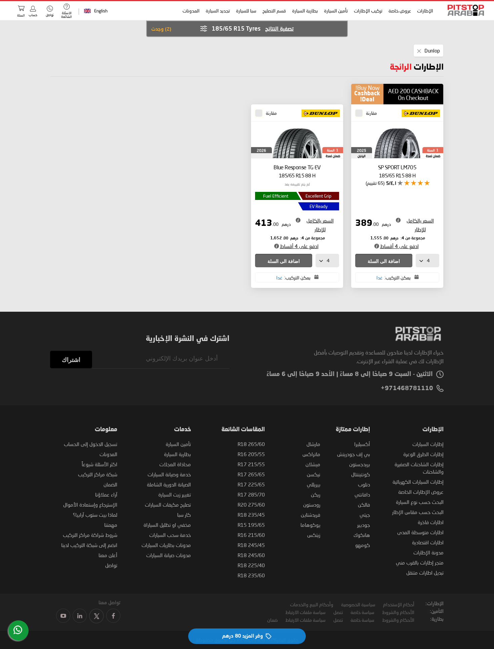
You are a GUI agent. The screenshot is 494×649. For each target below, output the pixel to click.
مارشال (313, 444)
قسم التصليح (274, 10)
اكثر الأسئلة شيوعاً (99, 464)
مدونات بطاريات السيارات (166, 545)
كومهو (362, 545)
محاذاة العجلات (175, 464)
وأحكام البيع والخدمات (311, 604)
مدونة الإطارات (428, 552)
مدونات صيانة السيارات (168, 555)
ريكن (315, 494)
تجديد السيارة (218, 10)
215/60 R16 (251, 535)
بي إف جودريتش (353, 454)
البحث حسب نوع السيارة (420, 502)
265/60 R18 (251, 444)
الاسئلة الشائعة (66, 15)
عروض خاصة (400, 10)
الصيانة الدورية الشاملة (169, 484)
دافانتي (362, 494)
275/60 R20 (251, 505)
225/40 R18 (251, 565)
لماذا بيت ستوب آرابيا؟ (95, 515)
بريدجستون (359, 464)
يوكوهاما (310, 525)
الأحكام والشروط (398, 612)
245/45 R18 (251, 545)
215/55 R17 (251, 464)
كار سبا (184, 515)
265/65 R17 (251, 474)
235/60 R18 (251, 575)
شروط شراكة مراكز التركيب (90, 535)
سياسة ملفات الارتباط (305, 612)
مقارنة (371, 113)
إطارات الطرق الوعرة (423, 454)
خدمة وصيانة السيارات (169, 474)
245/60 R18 (251, 555)
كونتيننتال (360, 474)
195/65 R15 (251, 525)
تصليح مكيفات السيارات (168, 505)
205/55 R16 (251, 454)
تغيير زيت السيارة (174, 494)
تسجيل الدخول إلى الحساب (90, 444)
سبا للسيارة (246, 10)
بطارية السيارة (305, 10)
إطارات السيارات (428, 444)
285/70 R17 (251, 494)
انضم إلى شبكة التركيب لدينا (89, 545)
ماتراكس (311, 454)
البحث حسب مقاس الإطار (418, 512)
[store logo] (463, 10)
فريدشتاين (310, 515)
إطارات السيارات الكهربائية (418, 482)
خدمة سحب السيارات (170, 535)
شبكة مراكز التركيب (97, 474)
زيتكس (313, 535)
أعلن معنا (107, 555)
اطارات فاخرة (431, 522)
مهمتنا (110, 525)
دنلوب (364, 484)
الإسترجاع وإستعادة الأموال (90, 505)
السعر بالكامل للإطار (420, 224)
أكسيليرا (362, 444)
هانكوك (362, 535)
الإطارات (425, 10)
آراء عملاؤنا (106, 494)
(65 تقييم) (375, 183)
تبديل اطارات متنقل (425, 573)
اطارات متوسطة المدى (420, 532)
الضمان (110, 484)
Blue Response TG (297, 171)
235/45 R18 (251, 515)
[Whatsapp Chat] (18, 630)
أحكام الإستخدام (398, 604)
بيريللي (313, 484)
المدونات (191, 10)
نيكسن (313, 474)
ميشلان (312, 464)
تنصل (338, 612)
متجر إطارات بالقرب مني (420, 562)
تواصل (111, 565)
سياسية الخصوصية (358, 604)
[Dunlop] (418, 114)
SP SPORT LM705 (397, 171)
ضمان (272, 620)
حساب (33, 15)
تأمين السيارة (336, 10)
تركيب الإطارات (368, 10)
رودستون (311, 505)
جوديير (363, 525)
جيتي (365, 515)
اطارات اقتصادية (428, 542)
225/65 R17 (251, 484)
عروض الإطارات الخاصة (421, 492)
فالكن (364, 505)
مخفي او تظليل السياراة (167, 525)
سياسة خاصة (362, 612)
